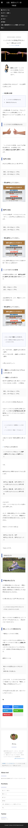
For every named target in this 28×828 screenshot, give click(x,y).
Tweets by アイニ (4, 818)
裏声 (18, 45)
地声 (16, 45)
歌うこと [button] (4, 16)
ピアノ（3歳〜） (6, 13)
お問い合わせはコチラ (19, 758)
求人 (3, 807)
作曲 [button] (3, 21)
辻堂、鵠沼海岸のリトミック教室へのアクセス (13, 24)
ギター (4, 19)
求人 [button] (2, 27)
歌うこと (5, 793)
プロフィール (5, 10)
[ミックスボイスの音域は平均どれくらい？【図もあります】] (14, 55)
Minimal (10, 825)
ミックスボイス (12, 45)
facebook (7, 706)
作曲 (4, 800)
